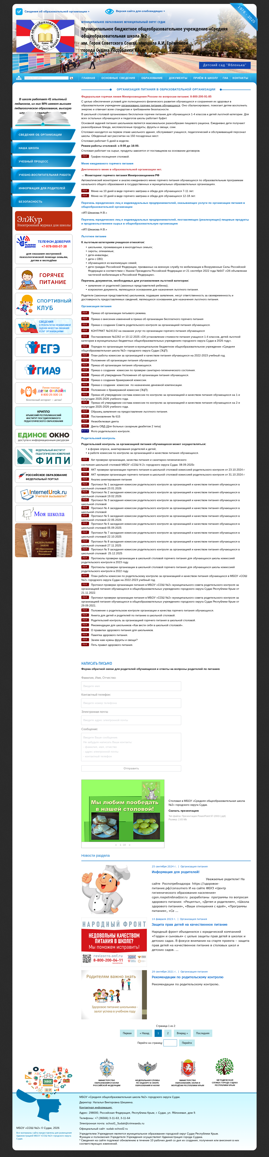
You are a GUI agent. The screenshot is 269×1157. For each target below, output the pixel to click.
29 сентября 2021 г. (164, 971)
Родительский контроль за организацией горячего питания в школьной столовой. (143, 620)
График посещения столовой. (110, 156)
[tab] (77, 88)
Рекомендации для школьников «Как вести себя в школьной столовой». (137, 625)
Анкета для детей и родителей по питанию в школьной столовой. (133, 615)
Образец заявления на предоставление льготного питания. (129, 411)
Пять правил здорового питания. (112, 644)
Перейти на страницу (149, 1042)
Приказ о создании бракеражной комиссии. (119, 380)
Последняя (202, 1033)
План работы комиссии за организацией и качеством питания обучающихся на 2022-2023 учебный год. (158, 355)
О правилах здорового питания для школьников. (122, 630)
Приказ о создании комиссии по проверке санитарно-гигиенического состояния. (143, 370)
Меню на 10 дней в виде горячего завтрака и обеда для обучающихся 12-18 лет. (143, 195)
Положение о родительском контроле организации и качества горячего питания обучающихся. (152, 610)
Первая (127, 1033)
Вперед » (182, 1033)
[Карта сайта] (18, 78)
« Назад (144, 1033)
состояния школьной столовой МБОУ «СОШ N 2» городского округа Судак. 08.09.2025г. (138, 464)
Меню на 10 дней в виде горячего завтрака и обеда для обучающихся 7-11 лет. (142, 191)
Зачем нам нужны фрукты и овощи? (114, 640)
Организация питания (194, 866)
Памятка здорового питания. (109, 635)
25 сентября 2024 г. (164, 866)
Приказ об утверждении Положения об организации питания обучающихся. (140, 375)
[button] (116, 845)
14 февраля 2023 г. (164, 919)
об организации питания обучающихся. (121, 365)
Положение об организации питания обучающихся (124, 360)
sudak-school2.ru (117, 1128)
